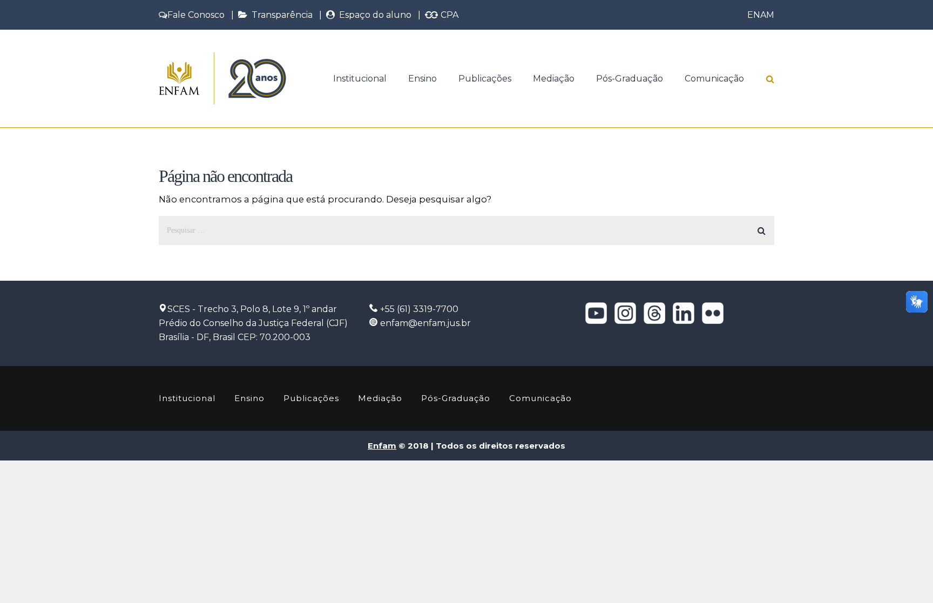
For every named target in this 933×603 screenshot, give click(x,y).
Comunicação (714, 78)
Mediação (553, 78)
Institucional (360, 78)
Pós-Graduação (629, 78)
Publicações (484, 78)
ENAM (760, 15)
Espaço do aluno (373, 15)
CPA (448, 15)
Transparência (280, 15)
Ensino (422, 78)
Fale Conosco (196, 15)
